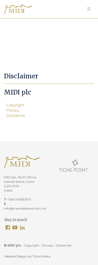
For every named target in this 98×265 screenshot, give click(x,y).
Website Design (15, 256)
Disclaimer (15, 115)
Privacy (13, 110)
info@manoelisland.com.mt (25, 208)
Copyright (15, 105)
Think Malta (41, 256)
